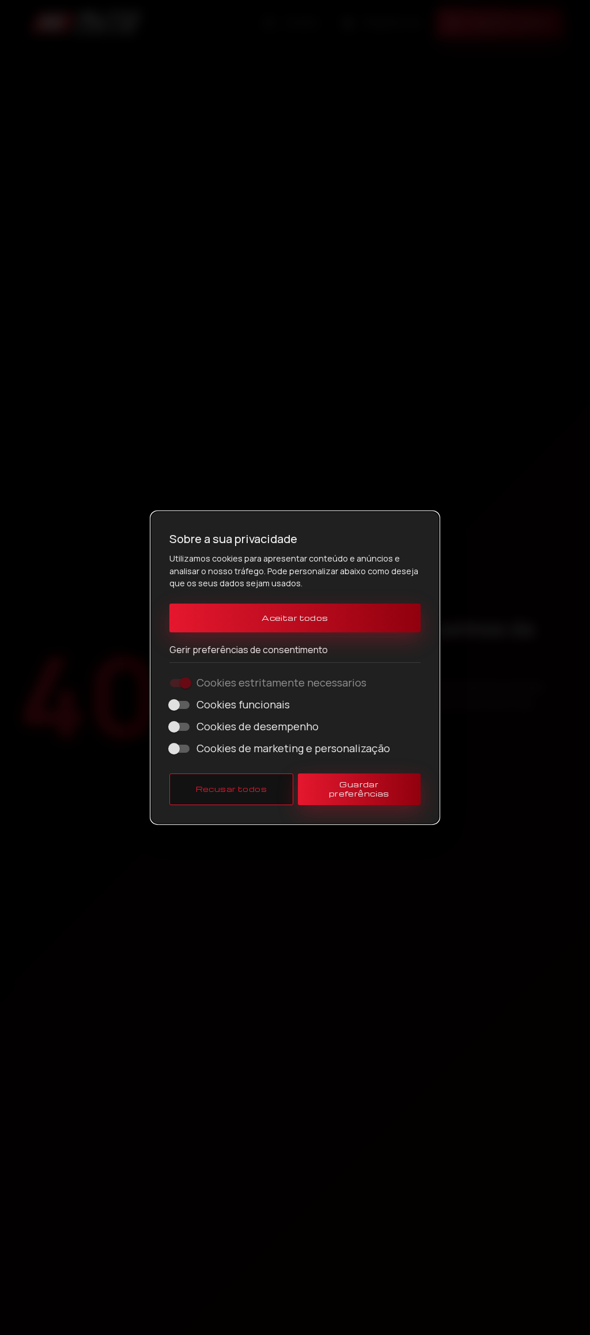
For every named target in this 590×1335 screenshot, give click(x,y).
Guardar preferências (359, 788)
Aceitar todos (295, 618)
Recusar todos (231, 789)
